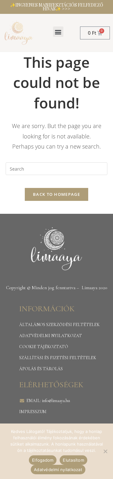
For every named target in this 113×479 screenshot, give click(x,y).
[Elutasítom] (105, 451)
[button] (58, 31)
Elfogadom (42, 460)
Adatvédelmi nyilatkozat (58, 469)
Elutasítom (73, 460)
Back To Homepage (56, 194)
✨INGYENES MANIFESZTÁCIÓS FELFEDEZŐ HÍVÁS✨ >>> (56, 7)
